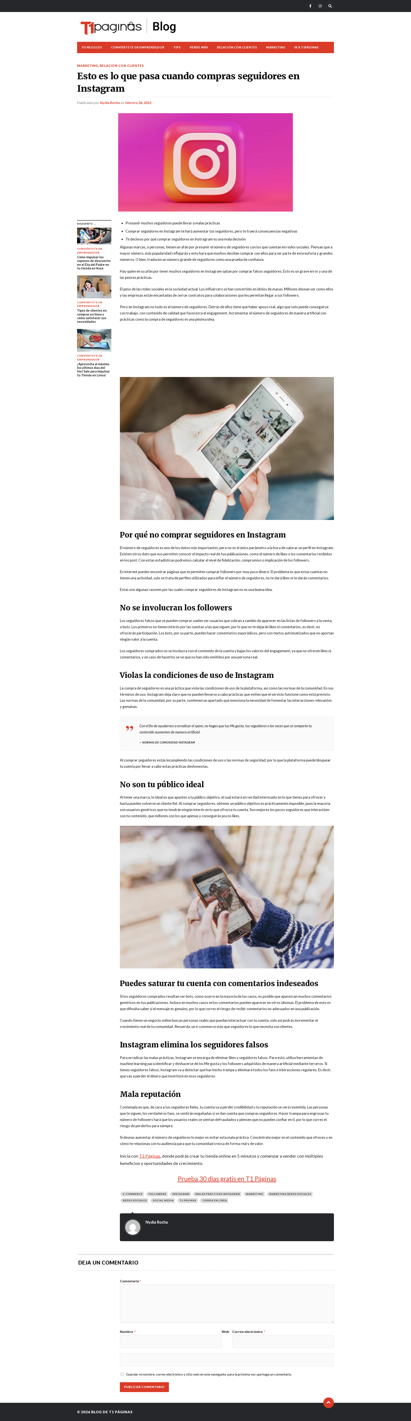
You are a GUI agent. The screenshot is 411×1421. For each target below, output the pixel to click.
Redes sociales (135, 1200)
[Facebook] (310, 6)
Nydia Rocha (110, 103)
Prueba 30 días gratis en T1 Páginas (227, 1178)
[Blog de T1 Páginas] (128, 27)
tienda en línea (214, 1200)
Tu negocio (92, 47)
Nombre (128, 1331)
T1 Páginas (149, 1155)
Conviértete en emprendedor (137, 47)
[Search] (330, 6)
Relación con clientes (237, 47)
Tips (177, 47)
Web (225, 1331)
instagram (180, 1194)
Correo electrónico (248, 1331)
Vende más (199, 47)
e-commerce (133, 1194)
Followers (157, 1194)
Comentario (130, 1281)
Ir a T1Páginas (306, 47)
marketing (254, 1194)
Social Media (163, 1200)
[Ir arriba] (328, 1402)
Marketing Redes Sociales (290, 1194)
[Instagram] (320, 6)
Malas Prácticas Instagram (217, 1194)
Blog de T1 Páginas (112, 1412)
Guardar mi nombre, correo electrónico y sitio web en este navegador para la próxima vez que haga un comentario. (209, 1374)
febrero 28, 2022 (138, 103)
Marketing (275, 47)
